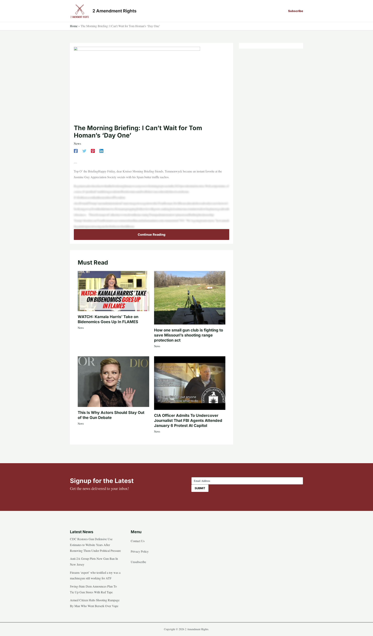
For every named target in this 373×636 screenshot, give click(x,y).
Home (74, 26)
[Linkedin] (101, 150)
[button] (295, 11)
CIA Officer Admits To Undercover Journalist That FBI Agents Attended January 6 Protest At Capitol (188, 420)
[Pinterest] (93, 150)
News (77, 143)
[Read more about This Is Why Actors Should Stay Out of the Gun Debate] (113, 381)
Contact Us (138, 541)
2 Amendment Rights (114, 10)
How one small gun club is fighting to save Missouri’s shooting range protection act (188, 335)
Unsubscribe (138, 562)
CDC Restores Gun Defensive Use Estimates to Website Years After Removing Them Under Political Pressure (95, 544)
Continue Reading (151, 234)
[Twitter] (84, 150)
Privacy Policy (140, 551)
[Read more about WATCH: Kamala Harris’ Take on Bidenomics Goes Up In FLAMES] (113, 290)
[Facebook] (76, 150)
